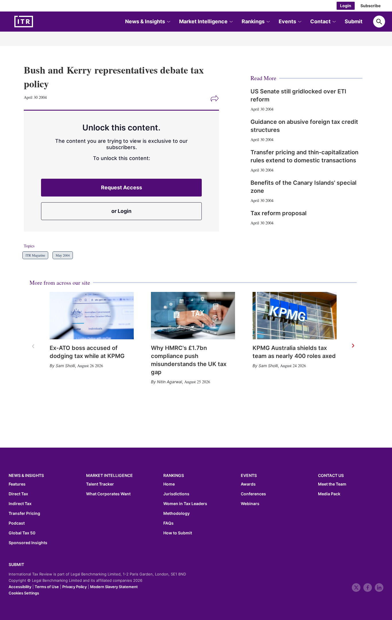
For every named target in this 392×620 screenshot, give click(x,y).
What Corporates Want (108, 494)
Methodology (176, 513)
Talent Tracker (100, 484)
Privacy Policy (74, 586)
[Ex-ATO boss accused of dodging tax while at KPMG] (92, 315)
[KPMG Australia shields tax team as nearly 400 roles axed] (295, 315)
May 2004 (63, 255)
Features (17, 484)
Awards (248, 484)
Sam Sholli (65, 365)
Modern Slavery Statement (114, 586)
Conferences (253, 494)
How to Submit (177, 533)
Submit (353, 21)
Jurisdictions (176, 494)
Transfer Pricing (24, 513)
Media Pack (329, 494)
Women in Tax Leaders (185, 504)
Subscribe (370, 5)
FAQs (168, 523)
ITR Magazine (35, 255)
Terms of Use (47, 586)
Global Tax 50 (22, 533)
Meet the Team (332, 484)
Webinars (250, 504)
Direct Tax (18, 494)
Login (345, 5)
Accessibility (20, 586)
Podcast (17, 523)
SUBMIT (16, 564)
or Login (121, 211)
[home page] (37, 21)
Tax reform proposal (278, 213)
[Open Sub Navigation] (168, 21)
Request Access (121, 187)
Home (169, 484)
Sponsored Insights (28, 543)
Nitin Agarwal (169, 381)
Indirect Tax (20, 504)
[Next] (353, 346)
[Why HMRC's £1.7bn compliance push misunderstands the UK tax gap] (193, 315)
